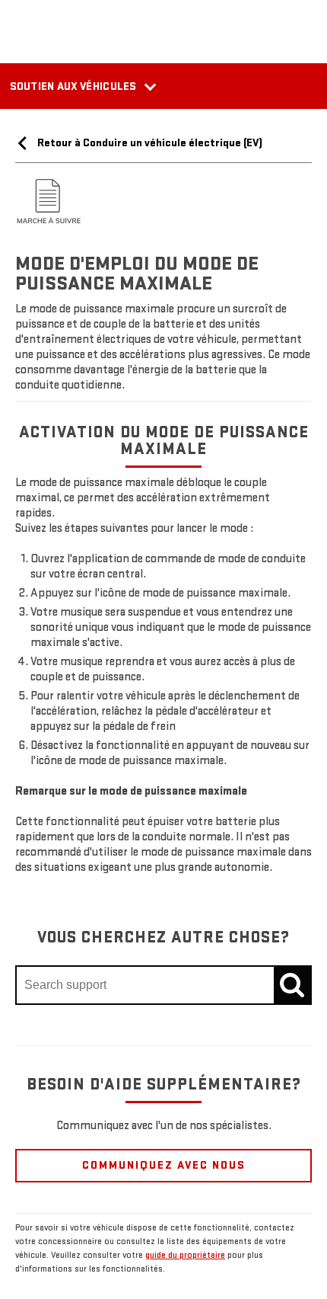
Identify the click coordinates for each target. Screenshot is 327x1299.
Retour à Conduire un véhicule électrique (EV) (148, 143)
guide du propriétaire (185, 1255)
